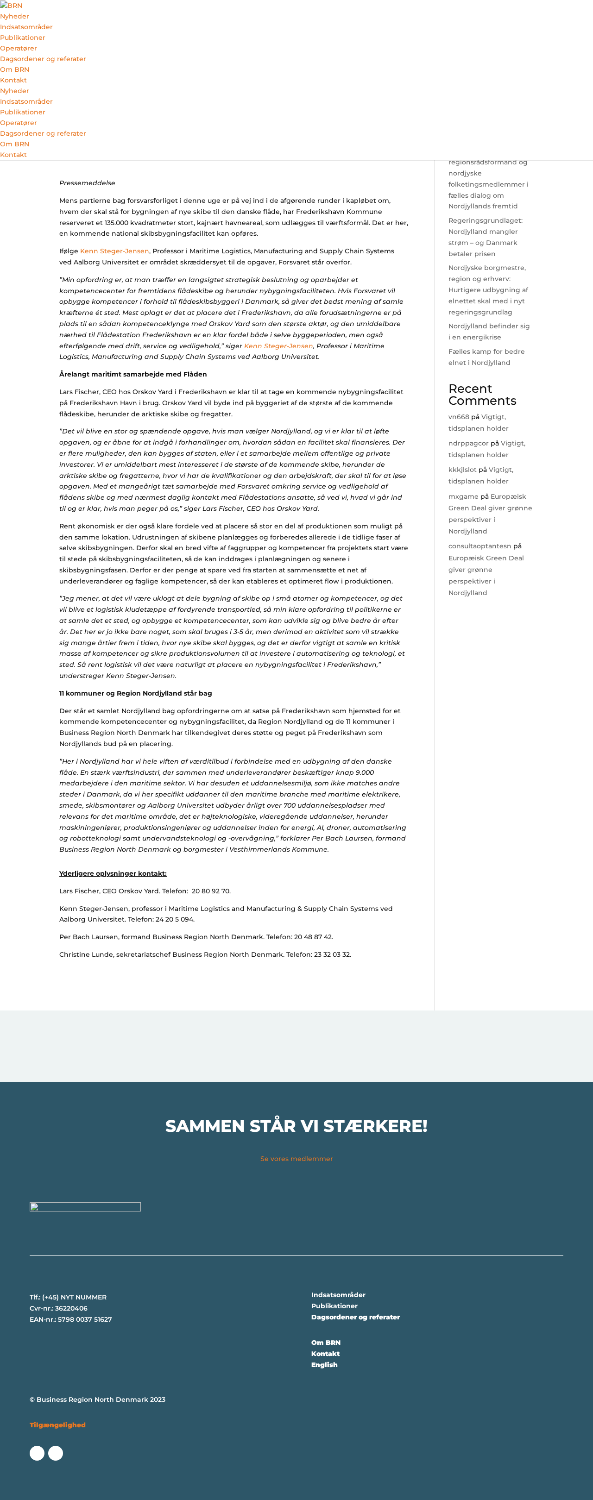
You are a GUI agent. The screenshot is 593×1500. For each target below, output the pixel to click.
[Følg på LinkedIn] (55, 1453)
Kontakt (13, 80)
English (324, 1365)
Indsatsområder (26, 27)
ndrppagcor (468, 443)
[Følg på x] (37, 1453)
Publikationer (22, 37)
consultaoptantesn (479, 546)
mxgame (463, 496)
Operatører (18, 48)
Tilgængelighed (58, 1425)
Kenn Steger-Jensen (114, 251)
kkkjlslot (462, 469)
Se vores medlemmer (296, 1159)
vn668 (458, 417)
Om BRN (14, 69)
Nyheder (14, 16)
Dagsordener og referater (43, 59)
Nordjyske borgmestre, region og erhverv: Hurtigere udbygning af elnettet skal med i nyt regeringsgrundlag (488, 290)
